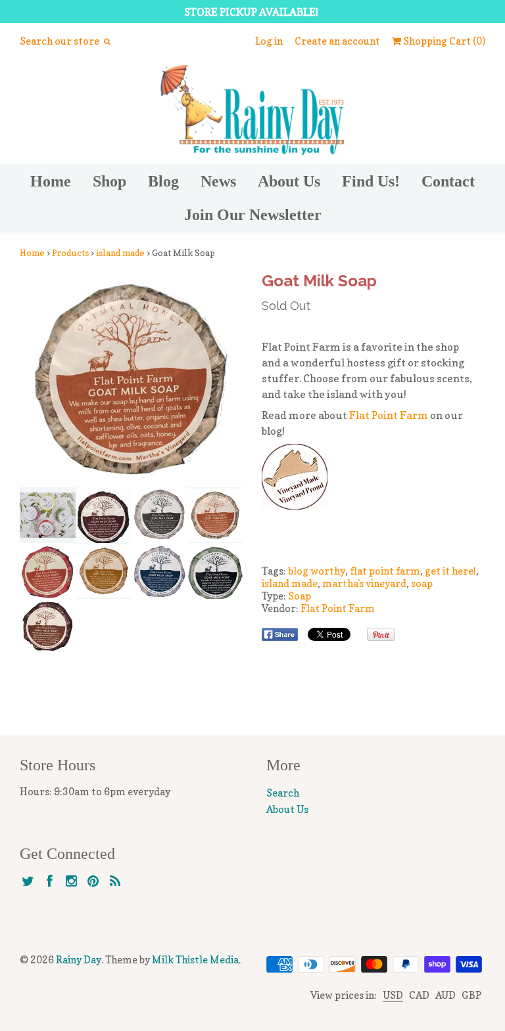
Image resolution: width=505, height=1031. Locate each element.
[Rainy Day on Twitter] (28, 881)
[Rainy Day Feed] (115, 881)
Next (229, 379)
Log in (269, 41)
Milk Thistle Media (195, 960)
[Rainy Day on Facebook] (49, 881)
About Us (289, 181)
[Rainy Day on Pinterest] (93, 881)
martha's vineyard (364, 583)
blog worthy (316, 571)
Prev (33, 379)
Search (282, 793)
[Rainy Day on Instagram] (71, 881)
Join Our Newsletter (253, 214)
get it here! (450, 571)
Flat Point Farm (388, 415)
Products (70, 253)
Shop (109, 181)
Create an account (337, 41)
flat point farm (385, 571)
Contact (448, 181)
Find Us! (371, 181)
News (218, 181)
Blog (163, 181)
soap (422, 583)
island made (120, 253)
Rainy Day (78, 960)
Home (50, 181)
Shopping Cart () (443, 41)
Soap (299, 596)
